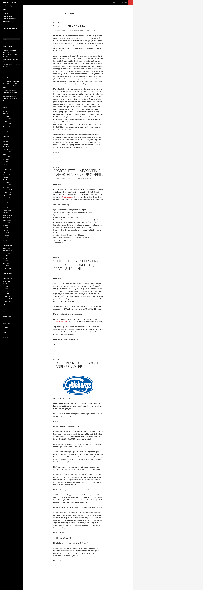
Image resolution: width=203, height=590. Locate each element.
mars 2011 (6, 207)
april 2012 (6, 179)
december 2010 (7, 215)
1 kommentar (90, 30)
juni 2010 (6, 227)
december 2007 (7, 298)
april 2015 (6, 134)
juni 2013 (6, 159)
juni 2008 (6, 286)
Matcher (5, 335)
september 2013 (7, 154)
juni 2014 (6, 141)
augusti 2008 (6, 281)
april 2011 (6, 205)
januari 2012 (6, 187)
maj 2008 (5, 288)
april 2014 (6, 146)
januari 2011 (6, 212)
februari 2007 (7, 316)
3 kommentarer (80, 371)
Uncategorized (7, 340)
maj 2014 (5, 144)
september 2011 (7, 195)
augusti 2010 (6, 222)
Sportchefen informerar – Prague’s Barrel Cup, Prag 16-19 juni (77, 265)
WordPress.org (7, 21)
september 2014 (7, 136)
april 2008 (6, 291)
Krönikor (5, 330)
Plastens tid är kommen (9, 50)
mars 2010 (6, 235)
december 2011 (7, 189)
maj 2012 (5, 177)
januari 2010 (6, 240)
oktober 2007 (7, 301)
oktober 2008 (7, 276)
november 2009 (7, 245)
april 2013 (6, 164)
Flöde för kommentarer (9, 18)
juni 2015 (6, 129)
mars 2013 (6, 167)
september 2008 (7, 278)
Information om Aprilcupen (10, 59)
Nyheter (56, 22)
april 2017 (6, 111)
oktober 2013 (7, 151)
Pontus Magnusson (76, 30)
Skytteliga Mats (7, 77)
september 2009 (7, 250)
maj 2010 (5, 230)
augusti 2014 (6, 139)
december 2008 (7, 273)
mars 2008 (6, 293)
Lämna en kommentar (83, 179)
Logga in (115, 2)
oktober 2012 (7, 169)
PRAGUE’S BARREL (61, 322)
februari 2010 (7, 238)
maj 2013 (5, 162)
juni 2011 (6, 200)
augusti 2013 (6, 156)
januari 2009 (6, 271)
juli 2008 (5, 283)
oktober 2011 (7, 192)
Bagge (71, 179)
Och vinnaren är (7, 61)
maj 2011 (5, 202)
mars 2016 (6, 116)
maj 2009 (5, 260)
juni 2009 (6, 258)
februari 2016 (7, 118)
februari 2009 (7, 268)
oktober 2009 (7, 248)
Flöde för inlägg (7, 16)
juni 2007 (6, 309)
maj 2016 (5, 113)
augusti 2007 (6, 306)
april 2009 (6, 263)
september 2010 (7, 220)
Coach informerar (71, 26)
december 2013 (7, 149)
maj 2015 (5, 131)
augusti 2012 (6, 174)
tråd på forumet (67, 197)
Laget (4, 332)
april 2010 (6, 233)
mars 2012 (6, 182)
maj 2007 (5, 311)
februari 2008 (7, 296)
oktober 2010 (7, 217)
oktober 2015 (7, 121)
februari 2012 (7, 184)
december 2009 (7, 243)
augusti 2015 (6, 126)
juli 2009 (5, 255)
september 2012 (7, 172)
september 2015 (7, 123)
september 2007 (7, 304)
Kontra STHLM (9, 2)
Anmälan (124, 2)
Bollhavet (5, 327)
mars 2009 (6, 266)
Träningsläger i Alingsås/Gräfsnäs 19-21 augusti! (10, 54)
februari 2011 (7, 210)
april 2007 (6, 314)
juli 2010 (5, 225)
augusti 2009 (6, 253)
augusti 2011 (6, 197)
